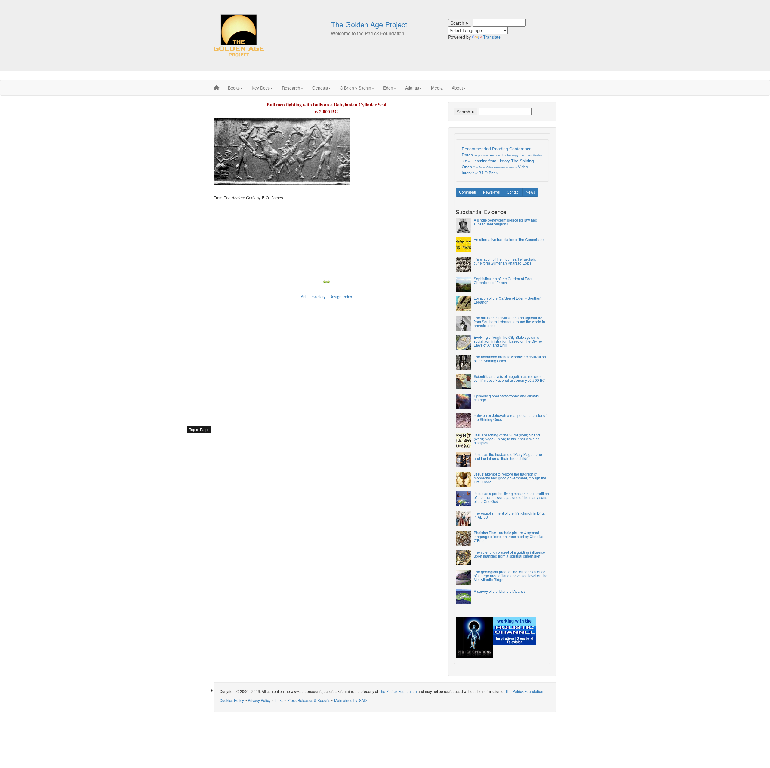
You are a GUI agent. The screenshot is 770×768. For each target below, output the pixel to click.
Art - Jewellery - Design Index (326, 297)
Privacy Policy (259, 700)
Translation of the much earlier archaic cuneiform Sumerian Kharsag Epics (505, 260)
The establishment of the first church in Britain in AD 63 (511, 514)
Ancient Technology (504, 155)
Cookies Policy (232, 700)
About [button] (457, 88)
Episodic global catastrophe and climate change (506, 397)
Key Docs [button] (261, 88)
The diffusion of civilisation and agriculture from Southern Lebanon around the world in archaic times (509, 321)
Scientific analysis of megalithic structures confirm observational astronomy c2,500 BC (509, 378)
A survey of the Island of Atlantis (499, 591)
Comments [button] (468, 191)
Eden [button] (388, 88)
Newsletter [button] (491, 191)
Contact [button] (513, 191)
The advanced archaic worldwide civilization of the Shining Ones (510, 358)
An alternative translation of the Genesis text (509, 239)
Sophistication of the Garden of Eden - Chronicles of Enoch (505, 280)
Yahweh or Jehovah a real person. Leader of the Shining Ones (510, 417)
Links (279, 700)
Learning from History (491, 161)
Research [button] (291, 88)
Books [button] (234, 88)
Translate (492, 37)
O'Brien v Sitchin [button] (355, 88)
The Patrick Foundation (398, 691)
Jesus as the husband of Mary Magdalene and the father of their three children (508, 456)
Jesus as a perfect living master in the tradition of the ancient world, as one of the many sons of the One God (511, 497)
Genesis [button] (320, 88)
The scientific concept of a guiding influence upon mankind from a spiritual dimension (509, 553)
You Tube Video (483, 167)
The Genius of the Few (505, 167)
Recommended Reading (485, 148)
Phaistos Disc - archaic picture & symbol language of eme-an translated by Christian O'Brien (509, 536)
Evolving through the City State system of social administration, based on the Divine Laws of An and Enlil (508, 341)
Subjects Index (481, 155)
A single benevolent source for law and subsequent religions (505, 221)
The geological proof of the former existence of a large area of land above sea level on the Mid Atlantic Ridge (510, 575)
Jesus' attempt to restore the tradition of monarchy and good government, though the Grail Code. (510, 477)
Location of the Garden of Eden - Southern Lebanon (508, 299)
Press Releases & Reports (308, 700)
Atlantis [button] (412, 88)
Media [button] (437, 88)
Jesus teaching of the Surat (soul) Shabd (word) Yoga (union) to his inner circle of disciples (507, 438)
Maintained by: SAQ (350, 700)
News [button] (530, 191)
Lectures (526, 155)
